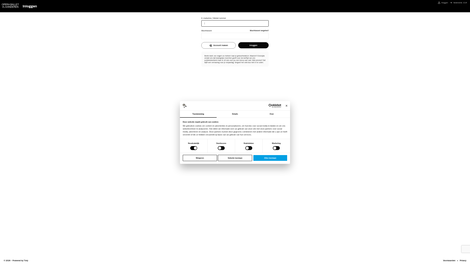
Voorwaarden (449, 260)
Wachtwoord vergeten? (259, 30)
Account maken (220, 45)
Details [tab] (235, 114)
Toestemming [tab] (198, 114)
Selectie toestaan (235, 158)
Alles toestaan (270, 158)
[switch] (221, 148)
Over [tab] (272, 114)
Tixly (26, 260)
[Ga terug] (9, 4)
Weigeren (200, 158)
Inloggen (253, 45)
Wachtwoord (206, 31)
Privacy (463, 260)
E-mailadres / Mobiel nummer (213, 18)
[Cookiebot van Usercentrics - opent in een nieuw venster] (270, 106)
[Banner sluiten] (286, 106)
